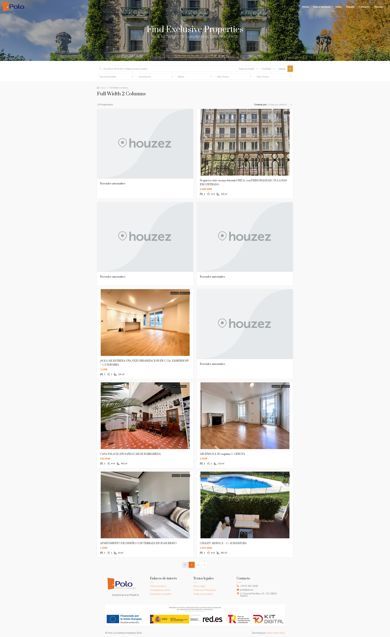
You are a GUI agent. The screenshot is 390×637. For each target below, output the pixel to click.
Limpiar (282, 68)
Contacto (364, 6)
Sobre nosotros (322, 6)
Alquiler (350, 6)
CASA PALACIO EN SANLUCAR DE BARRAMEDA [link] (130, 454)
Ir (290, 68)
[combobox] (248, 68)
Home (305, 6)
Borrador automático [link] (112, 183)
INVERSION (182, 386)
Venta (338, 6)
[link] (245, 142)
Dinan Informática (275, 632)
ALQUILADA (285, 386)
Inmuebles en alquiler (161, 593)
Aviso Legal (199, 585)
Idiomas (378, 6)
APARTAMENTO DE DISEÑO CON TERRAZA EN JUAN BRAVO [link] (138, 543)
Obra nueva (185, 293)
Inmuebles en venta (160, 589)
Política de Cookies (203, 593)
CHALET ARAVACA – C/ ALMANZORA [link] (223, 543)
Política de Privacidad (204, 589)
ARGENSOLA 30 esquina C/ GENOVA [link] (222, 454)
